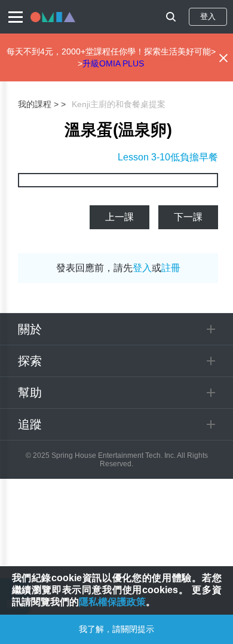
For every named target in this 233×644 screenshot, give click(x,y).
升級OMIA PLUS (113, 63)
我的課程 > (38, 104)
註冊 (170, 268)
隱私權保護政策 (112, 602)
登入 (208, 16)
